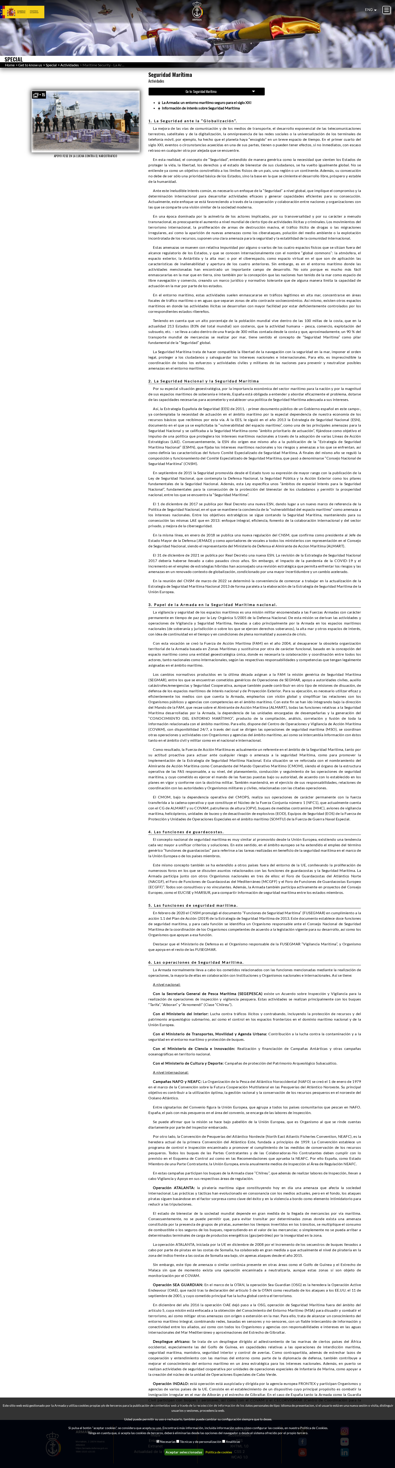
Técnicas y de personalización (201, 1442)
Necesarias (168, 1442)
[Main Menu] (386, 10)
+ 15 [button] (42, 94)
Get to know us (30, 65)
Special (51, 65)
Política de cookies (219, 1452)
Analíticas (233, 1442)
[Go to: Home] (197, 11)
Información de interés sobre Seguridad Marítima (201, 108)
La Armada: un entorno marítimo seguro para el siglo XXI (206, 102)
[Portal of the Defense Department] (27, 12)
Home (10, 65)
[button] (86, 121)
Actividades (69, 65)
